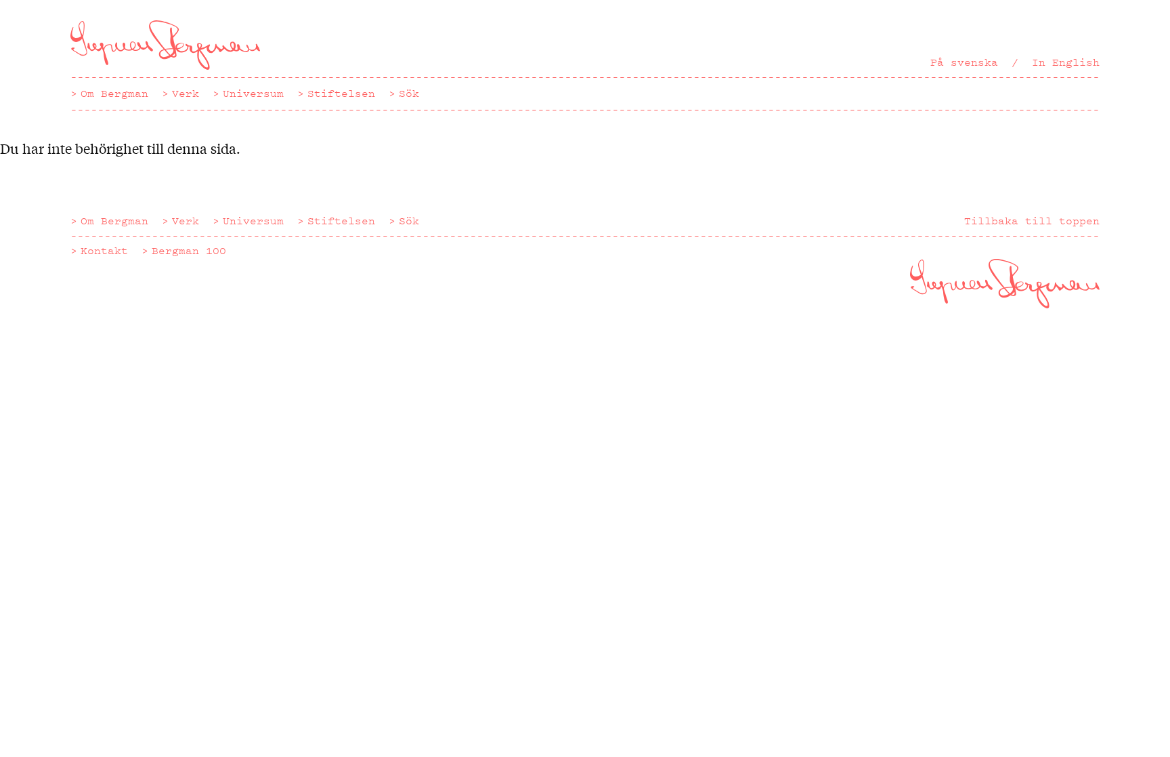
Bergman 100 (189, 250)
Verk (185, 93)
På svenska (964, 62)
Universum (253, 93)
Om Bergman (114, 93)
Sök (409, 93)
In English (1066, 62)
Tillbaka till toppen (1032, 220)
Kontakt (104, 250)
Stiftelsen (341, 93)
